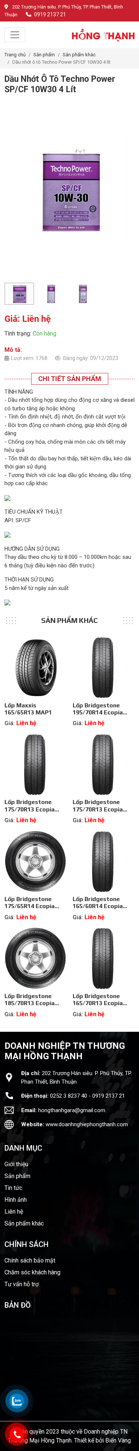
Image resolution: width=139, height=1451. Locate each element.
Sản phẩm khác (79, 54)
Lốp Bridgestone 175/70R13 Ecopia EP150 (29, 809)
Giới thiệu (16, 1164)
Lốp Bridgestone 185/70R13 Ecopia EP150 (29, 1003)
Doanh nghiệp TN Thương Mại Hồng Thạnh (64, 1051)
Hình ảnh (15, 1199)
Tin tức (13, 1187)
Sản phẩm (44, 54)
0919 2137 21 (50, 14)
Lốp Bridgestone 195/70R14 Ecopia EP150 (98, 712)
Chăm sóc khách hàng (32, 1272)
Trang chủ (15, 54)
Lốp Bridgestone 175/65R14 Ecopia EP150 (29, 906)
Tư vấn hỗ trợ (21, 1284)
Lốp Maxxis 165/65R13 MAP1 (28, 709)
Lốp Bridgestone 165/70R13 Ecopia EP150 (98, 1003)
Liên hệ (13, 1211)
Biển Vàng (118, 1440)
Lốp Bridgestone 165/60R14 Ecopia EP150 (98, 906)
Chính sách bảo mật (29, 1260)
